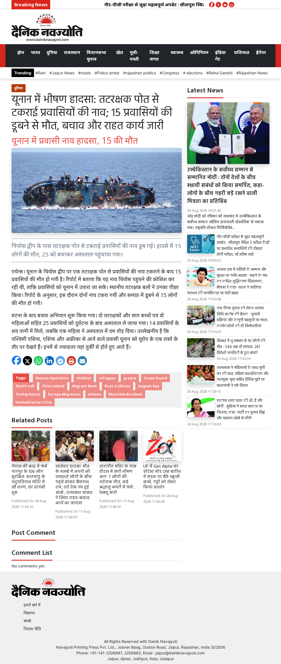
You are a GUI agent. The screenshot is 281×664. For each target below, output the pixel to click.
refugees (107, 377)
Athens (94, 394)
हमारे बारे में (32, 605)
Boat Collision (117, 385)
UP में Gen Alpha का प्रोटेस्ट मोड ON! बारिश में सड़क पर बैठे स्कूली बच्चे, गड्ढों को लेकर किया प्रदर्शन (162, 477)
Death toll (25, 385)
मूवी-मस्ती (134, 55)
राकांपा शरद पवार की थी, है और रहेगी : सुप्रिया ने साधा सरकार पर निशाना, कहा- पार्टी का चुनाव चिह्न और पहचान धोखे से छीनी (241, 410)
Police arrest (108, 72)
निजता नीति (32, 628)
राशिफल (241, 52)
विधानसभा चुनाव (96, 55)
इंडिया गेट (220, 55)
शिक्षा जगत (154, 55)
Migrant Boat (84, 385)
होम (20, 52)
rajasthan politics (141, 72)
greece (129, 377)
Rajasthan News (253, 72)
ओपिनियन (199, 52)
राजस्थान (72, 52)
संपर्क (27, 620)
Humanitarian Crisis (34, 402)
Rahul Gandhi (220, 72)
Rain (42, 72)
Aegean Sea (148, 385)
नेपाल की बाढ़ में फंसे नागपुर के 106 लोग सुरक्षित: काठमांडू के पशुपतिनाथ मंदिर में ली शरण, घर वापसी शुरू (29, 479)
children (83, 377)
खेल (119, 52)
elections (194, 72)
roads (86, 72)
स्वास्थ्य (177, 52)
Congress (170, 72)
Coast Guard (155, 377)
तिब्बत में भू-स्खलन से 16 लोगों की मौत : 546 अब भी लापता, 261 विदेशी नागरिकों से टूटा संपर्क (241, 347)
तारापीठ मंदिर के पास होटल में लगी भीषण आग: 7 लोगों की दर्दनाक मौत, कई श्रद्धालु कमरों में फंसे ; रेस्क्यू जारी (117, 479)
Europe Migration (64, 394)
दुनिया (52, 52)
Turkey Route (28, 394)
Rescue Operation (52, 377)
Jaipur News (63, 72)
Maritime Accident (125, 394)
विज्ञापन (29, 613)
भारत (35, 52)
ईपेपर (261, 52)
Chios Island (53, 385)
